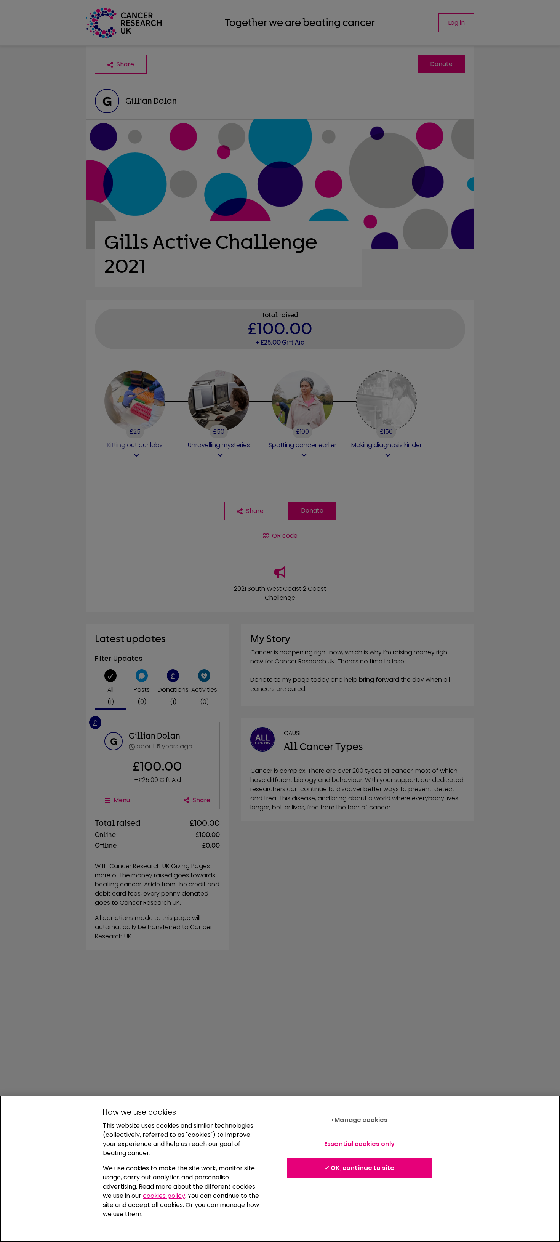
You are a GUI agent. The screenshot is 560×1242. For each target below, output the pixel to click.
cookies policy (164, 1195)
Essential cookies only (359, 1143)
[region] (280, 1169)
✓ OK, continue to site (360, 1167)
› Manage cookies (359, 1119)
